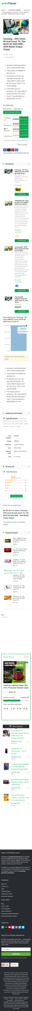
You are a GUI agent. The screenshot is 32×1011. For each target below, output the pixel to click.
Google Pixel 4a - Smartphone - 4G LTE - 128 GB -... (19, 751)
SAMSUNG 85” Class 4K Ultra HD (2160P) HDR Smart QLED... (22, 202)
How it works (5, 906)
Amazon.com (8, 136)
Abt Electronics (7, 130)
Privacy (7, 999)
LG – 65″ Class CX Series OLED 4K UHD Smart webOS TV (20, 550)
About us (4, 884)
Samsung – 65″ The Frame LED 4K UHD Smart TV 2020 (19, 577)
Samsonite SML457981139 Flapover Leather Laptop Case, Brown (20, 782)
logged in (15, 522)
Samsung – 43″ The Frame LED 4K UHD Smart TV (19, 587)
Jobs (2, 889)
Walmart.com (8, 125)
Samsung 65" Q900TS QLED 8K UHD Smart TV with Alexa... (21, 299)
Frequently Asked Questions (10, 914)
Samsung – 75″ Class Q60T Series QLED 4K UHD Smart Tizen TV (19, 561)
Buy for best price (12, 112)
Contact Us (4, 886)
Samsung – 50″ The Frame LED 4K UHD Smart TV (19, 598)
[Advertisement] (16, 635)
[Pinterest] (16, 927)
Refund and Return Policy (9, 916)
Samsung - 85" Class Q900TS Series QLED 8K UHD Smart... (22, 171)
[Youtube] (9, 927)
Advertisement (6, 891)
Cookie (11, 999)
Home (3, 10)
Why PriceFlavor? (6, 911)
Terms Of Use (18, 999)
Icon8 (17, 1008)
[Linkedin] (19, 927)
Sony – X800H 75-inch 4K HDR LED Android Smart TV (19, 540)
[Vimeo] (12, 927)
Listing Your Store (6, 894)
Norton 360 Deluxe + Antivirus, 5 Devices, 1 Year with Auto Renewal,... (20, 797)
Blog (2, 904)
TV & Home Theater (14, 10)
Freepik (26, 1005)
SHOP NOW (24, 119)
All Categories (5, 909)
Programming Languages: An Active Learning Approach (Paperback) (20, 766)
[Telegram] (23, 927)
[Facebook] (2, 927)
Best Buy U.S (7, 119)
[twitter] (6, 927)
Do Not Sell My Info (19, 1000)
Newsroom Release (7, 896)
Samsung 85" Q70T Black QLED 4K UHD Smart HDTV (21, 248)
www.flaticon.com (12, 1007)
